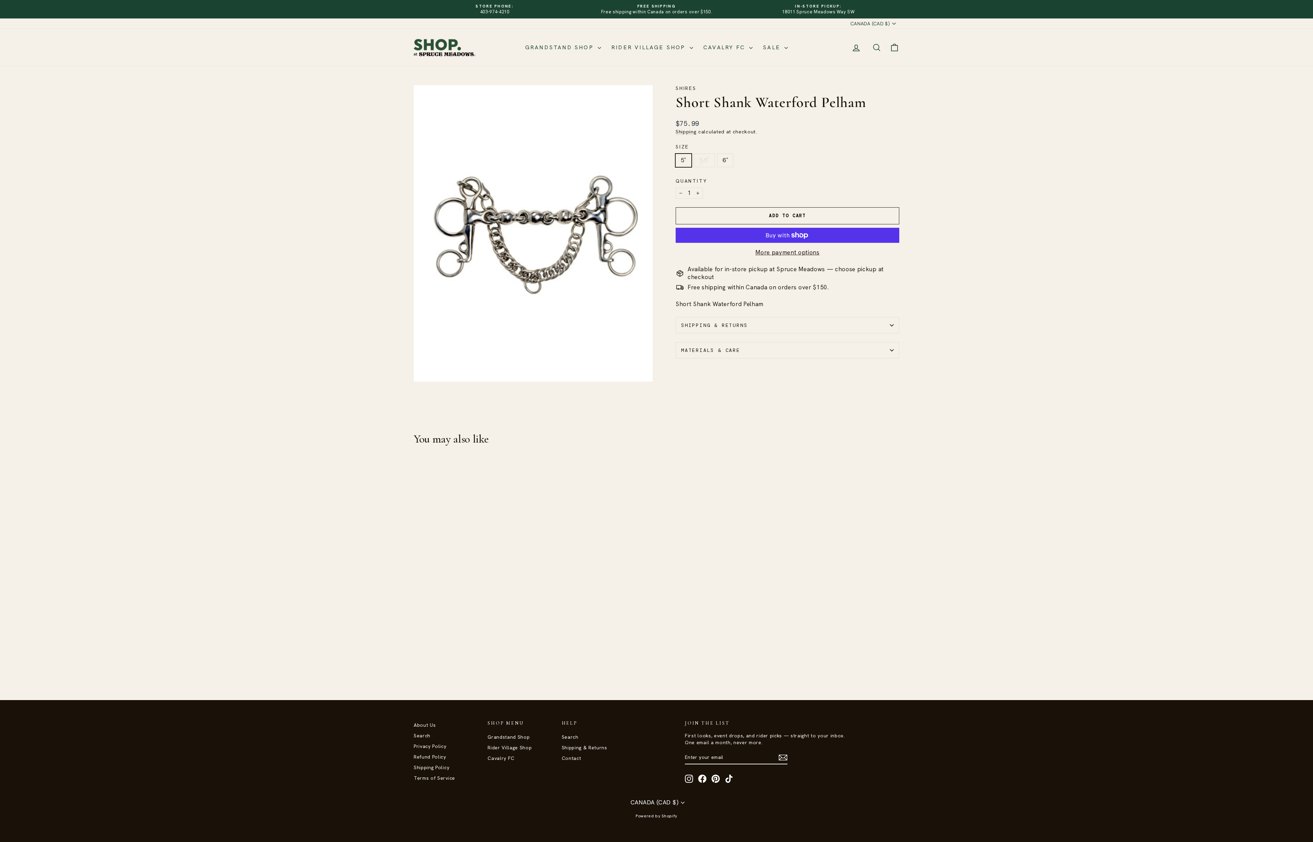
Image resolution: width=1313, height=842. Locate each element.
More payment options (787, 252)
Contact (571, 758)
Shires (686, 88)
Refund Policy (430, 757)
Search (422, 736)
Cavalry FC (725, 47)
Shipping (686, 132)
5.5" (704, 160)
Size (682, 147)
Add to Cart (471, 629)
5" (683, 160)
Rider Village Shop (649, 47)
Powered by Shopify (656, 816)
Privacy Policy (430, 746)
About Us (425, 725)
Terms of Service (434, 778)
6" (725, 160)
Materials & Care (710, 350)
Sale (773, 47)
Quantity (691, 181)
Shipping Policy (431, 767)
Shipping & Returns (714, 325)
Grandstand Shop (560, 47)
